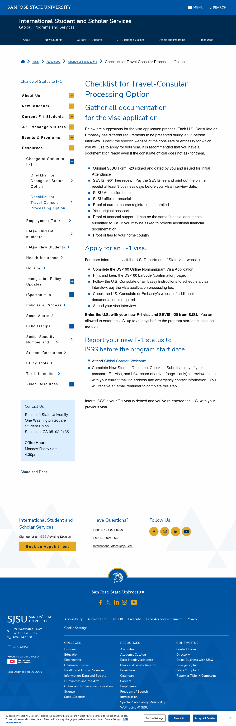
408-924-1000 (22, 637)
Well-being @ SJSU (134, 707)
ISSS (35, 61)
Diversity (134, 619)
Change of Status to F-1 (82, 61)
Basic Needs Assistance (136, 660)
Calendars (127, 676)
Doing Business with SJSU (194, 660)
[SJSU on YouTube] (133, 602)
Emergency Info (187, 665)
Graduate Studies (76, 665)
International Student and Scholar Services (75, 21)
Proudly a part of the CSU (23, 657)
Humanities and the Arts (81, 681)
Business (70, 649)
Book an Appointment (47, 546)
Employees (128, 686)
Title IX (117, 619)
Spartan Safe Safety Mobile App (143, 702)
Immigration (129, 697)
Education (71, 654)
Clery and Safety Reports (138, 665)
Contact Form (186, 649)
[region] (118, 718)
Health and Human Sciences (84, 670)
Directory (183, 654)
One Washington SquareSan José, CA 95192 (27, 631)
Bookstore (127, 670)
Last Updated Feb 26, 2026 (24, 672)
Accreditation (97, 619)
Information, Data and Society (85, 676)
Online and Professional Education (88, 686)
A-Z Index (127, 649)
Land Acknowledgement (164, 619)
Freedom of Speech (134, 691)
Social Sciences (74, 697)
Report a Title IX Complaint (196, 676)
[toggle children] (71, 95)
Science (69, 691)
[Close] (230, 718)
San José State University (39, 7)
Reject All (179, 718)
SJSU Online (20, 647)
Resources (53, 61)
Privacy (192, 619)
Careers (125, 681)
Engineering (72, 660)
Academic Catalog (133, 654)
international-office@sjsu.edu (113, 545)
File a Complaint (188, 670)
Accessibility (73, 619)
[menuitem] (26, 40)
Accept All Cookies (205, 718)
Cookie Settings (75, 628)
